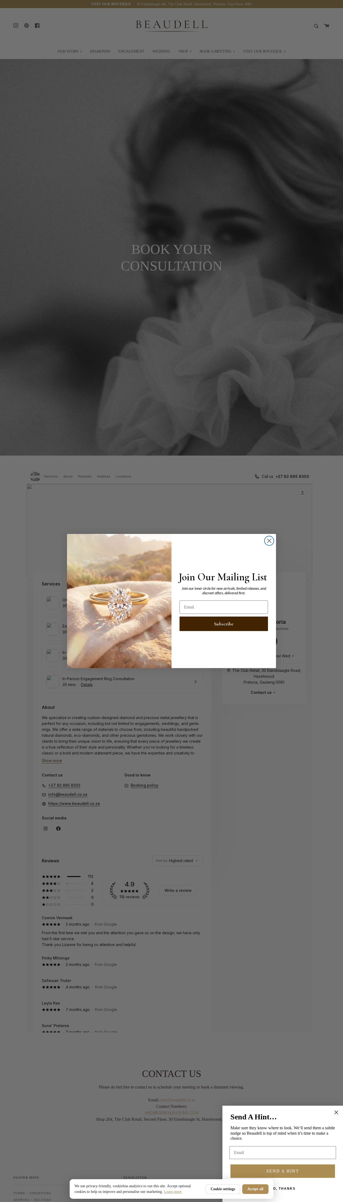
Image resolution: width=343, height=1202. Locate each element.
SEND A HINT (282, 1171)
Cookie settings (223, 1189)
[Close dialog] (269, 540)
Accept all (255, 1189)
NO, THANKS (283, 1188)
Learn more (173, 1192)
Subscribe (223, 624)
